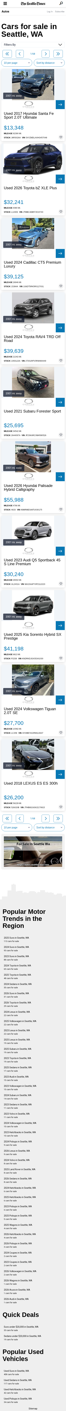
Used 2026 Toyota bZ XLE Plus (30, 188)
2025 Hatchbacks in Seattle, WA (20, 1199)
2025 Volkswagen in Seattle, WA (20, 1023)
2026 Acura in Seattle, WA (17, 1291)
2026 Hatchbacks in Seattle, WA (20, 1236)
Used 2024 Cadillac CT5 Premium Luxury (32, 264)
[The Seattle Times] (33, 4)
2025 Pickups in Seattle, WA (18, 1217)
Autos (5, 11)
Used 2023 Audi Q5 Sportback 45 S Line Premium (32, 562)
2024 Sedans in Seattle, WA (18, 986)
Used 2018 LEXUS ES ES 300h (31, 783)
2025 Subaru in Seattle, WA (17, 1051)
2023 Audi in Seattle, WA (16, 1078)
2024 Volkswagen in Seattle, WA (20, 1125)
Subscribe (59, 11)
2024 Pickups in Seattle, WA (18, 1143)
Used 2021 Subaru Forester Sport (32, 411)
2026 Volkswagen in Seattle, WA (20, 1273)
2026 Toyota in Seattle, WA (17, 1004)
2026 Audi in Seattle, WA (16, 1301)
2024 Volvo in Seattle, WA (17, 1162)
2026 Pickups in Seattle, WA (18, 1245)
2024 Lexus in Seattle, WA (17, 1014)
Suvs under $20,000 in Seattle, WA (21, 1328)
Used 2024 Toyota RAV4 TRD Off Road (32, 339)
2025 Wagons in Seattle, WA (18, 1227)
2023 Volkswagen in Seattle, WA (20, 1088)
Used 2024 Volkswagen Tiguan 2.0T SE (30, 711)
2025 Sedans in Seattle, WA (18, 1069)
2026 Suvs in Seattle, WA (16, 995)
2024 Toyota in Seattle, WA (17, 967)
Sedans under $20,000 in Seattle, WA (22, 1338)
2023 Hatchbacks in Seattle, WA (20, 1134)
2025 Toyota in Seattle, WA (17, 976)
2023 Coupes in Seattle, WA (18, 1264)
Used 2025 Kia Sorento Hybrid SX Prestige (32, 636)
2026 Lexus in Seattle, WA (17, 1152)
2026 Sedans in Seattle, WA (18, 1180)
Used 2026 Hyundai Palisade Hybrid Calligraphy (28, 487)
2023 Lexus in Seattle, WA (17, 1032)
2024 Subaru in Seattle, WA (17, 1097)
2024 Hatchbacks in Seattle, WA (20, 1190)
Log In (50, 11)
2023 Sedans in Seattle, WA (18, 1106)
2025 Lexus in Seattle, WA (17, 1041)
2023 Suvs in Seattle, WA (16, 958)
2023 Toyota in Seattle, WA (17, 1060)
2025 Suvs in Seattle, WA (16, 939)
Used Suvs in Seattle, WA (16, 1373)
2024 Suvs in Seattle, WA (16, 949)
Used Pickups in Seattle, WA (18, 1400)
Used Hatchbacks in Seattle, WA (20, 1391)
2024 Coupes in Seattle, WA (18, 1254)
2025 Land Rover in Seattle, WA (19, 1171)
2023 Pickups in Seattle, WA (18, 1208)
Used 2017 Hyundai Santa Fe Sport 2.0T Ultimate (29, 115)
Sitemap (33, 1408)
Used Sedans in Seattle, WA (18, 1382)
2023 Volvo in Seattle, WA (17, 1115)
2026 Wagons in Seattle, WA (18, 1282)
